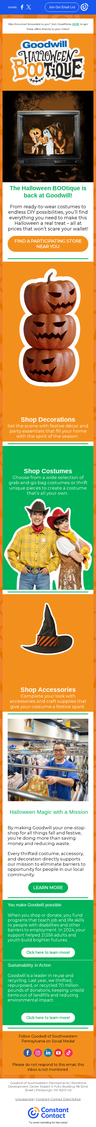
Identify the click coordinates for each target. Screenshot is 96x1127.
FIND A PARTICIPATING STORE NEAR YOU (48, 243)
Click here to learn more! (48, 952)
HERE (75, 24)
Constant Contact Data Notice (58, 1099)
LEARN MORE (48, 887)
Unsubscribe (24, 1099)
